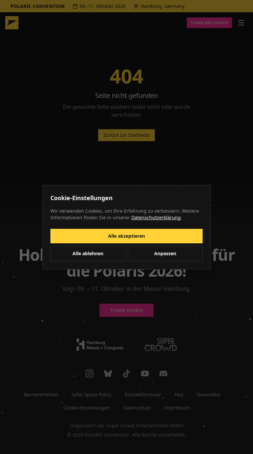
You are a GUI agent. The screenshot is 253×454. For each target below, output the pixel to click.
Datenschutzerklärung (156, 217)
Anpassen (165, 253)
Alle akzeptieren (126, 236)
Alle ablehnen (87, 253)
